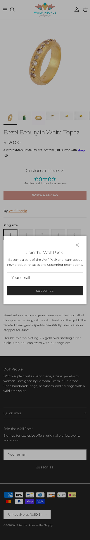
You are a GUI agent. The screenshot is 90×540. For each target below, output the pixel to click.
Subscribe (45, 290)
